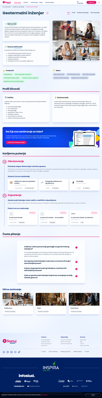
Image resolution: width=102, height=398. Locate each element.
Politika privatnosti (65, 351)
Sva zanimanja (7, 7)
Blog (41, 2)
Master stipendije (65, 342)
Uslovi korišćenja (53, 351)
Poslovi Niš (44, 345)
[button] (51, 247)
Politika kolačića (77, 351)
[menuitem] (19, 2)
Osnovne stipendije (66, 340)
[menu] (45, 2)
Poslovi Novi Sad (45, 342)
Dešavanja (83, 340)
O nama (43, 351)
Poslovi (26, 2)
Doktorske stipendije (66, 343)
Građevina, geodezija (18, 7)
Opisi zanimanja (84, 345)
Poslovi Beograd (45, 340)
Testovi (82, 343)
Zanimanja (17, 2)
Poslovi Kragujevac (46, 343)
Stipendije (64, 337)
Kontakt (87, 351)
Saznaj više (44, 395)
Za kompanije (80, 2)
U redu (93, 395)
